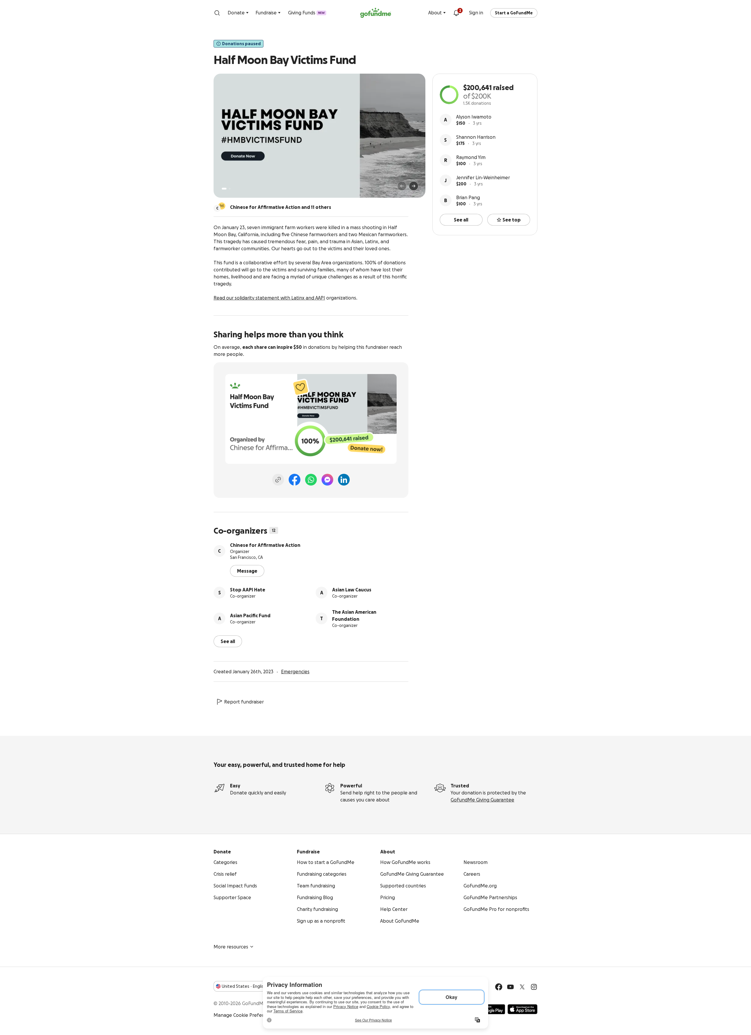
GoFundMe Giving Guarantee (482, 799)
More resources (231, 946)
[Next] (413, 186)
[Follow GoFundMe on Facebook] (499, 987)
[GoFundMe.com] (375, 13)
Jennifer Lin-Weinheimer (483, 177)
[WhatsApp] (311, 479)
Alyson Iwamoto (473, 116)
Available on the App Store (522, 1009)
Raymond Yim (471, 157)
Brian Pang (468, 197)
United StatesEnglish (244, 986)
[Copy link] (278, 479)
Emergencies (295, 671)
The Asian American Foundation (354, 615)
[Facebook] (294, 479)
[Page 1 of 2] (224, 189)
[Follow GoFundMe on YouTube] (510, 987)
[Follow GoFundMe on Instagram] (534, 987)
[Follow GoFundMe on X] (522, 987)
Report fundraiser (244, 701)
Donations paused (241, 43)
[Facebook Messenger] (327, 479)
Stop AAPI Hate (247, 589)
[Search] (217, 13)
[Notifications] (456, 13)
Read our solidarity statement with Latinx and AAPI (269, 297)
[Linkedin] (344, 479)
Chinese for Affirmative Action (265, 545)
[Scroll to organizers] (221, 205)
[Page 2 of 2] (230, 189)
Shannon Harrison (475, 137)
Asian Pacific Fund (250, 615)
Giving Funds (306, 12)
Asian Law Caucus (351, 589)
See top (512, 219)
